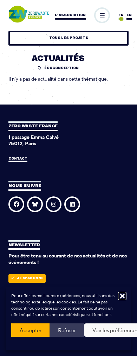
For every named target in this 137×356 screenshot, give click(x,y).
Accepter (30, 330)
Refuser (67, 330)
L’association (70, 15)
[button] (122, 296)
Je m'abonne (30, 278)
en (129, 15)
